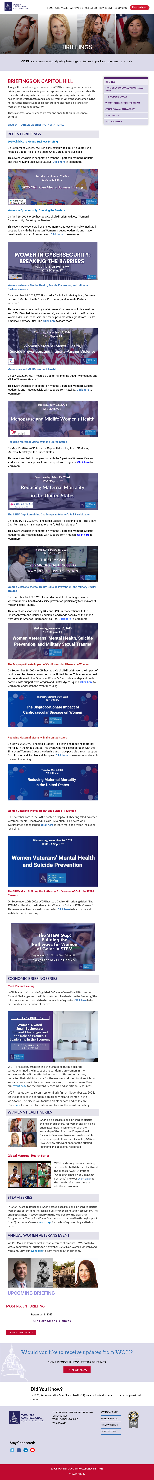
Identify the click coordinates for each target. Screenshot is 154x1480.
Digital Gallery (113, 121)
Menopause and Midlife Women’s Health (32, 369)
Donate (139, 7)
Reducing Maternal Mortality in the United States (37, 441)
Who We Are (61, 8)
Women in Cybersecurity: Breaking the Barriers (36, 210)
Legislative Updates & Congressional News (125, 89)
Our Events (91, 8)
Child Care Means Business (51, 1321)
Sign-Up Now (77, 1370)
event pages (85, 1178)
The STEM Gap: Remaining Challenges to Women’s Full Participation (49, 514)
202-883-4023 (58, 1423)
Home (50, 8)
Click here (83, 389)
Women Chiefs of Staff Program (122, 103)
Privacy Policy (77, 1474)
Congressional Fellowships (120, 109)
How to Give (106, 8)
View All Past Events (21, 1332)
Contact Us (121, 8)
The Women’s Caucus (116, 97)
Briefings (110, 82)
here (17, 1105)
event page (20, 1086)
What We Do (76, 8)
